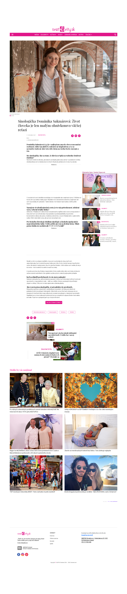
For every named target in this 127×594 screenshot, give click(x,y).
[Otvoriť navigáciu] (12, 34)
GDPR (51, 543)
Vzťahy (53, 35)
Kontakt (52, 541)
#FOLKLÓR (72, 312)
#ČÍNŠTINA (63, 312)
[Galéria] (63, 76)
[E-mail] (76, 136)
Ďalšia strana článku (53, 302)
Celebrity (44, 35)
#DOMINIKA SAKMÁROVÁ (39, 312)
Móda (37, 35)
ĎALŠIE (88, 35)
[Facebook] (72, 136)
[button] (115, 34)
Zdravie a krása (71, 35)
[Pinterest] (26, 554)
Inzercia (52, 535)
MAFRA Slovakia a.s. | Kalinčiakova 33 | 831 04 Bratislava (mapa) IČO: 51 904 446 (94, 540)
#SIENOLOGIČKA (52, 312)
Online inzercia (54, 538)
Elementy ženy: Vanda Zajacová (93, 172)
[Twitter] (79, 136)
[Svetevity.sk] (63, 29)
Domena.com (74, 562)
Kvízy (60, 35)
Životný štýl (42, 135)
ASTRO (81, 35)
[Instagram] (22, 554)
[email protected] (87, 535)
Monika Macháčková (33, 140)
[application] (99, 183)
